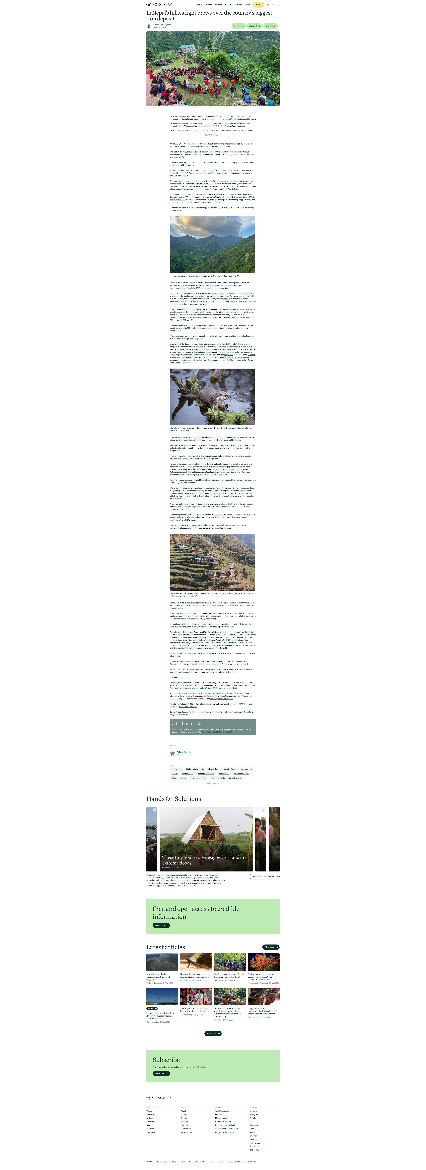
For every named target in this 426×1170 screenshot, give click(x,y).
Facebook (254, 1125)
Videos (209, 5)
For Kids (218, 1115)
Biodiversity (177, 769)
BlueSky (253, 1136)
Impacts (184, 1122)
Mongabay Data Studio (224, 1132)
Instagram (254, 1115)
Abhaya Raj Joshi (184, 752)
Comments (238, 26)
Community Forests (229, 769)
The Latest (151, 1132)
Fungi (174, 778)
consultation (175, 186)
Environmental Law (241, 774)
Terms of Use (186, 1132)
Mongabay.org (221, 1118)
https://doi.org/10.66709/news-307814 (217, 732)
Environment (224, 774)
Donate (258, 5)
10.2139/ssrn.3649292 (188, 707)
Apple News (255, 1146)
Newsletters (186, 1125)
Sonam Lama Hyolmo (162, 25)
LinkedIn (253, 1111)
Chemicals (212, 769)
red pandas (228, 355)
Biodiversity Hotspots (195, 769)
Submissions (186, 1129)
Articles (238, 5)
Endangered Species (206, 774)
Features (200, 5)
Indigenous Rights (217, 778)
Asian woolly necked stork (196, 360)
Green (183, 778)
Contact (184, 1115)
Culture (175, 774)
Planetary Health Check (225, 1125)
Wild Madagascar (222, 1111)
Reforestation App (223, 1122)
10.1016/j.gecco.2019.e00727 (221, 699)
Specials (229, 5)
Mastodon (254, 1139)
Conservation (246, 769)
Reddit (252, 1132)
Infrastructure (235, 778)
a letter (225, 299)
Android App (255, 1143)
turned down (189, 336)
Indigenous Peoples (198, 778)
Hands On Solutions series (263, 876)
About (183, 1111)
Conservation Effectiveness (226, 1129)
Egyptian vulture (233, 357)
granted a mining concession (207, 344)
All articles (269, 947)
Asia (164, 27)
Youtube (253, 1118)
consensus (210, 293)
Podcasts (219, 5)
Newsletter (160, 1073)
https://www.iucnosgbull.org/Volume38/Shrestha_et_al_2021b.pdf (210, 688)
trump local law (220, 645)
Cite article (270, 26)
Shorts (247, 5)
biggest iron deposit (178, 173)
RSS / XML (254, 1150)
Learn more (160, 925)
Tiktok (252, 1129)
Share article (254, 26)
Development (187, 774)
